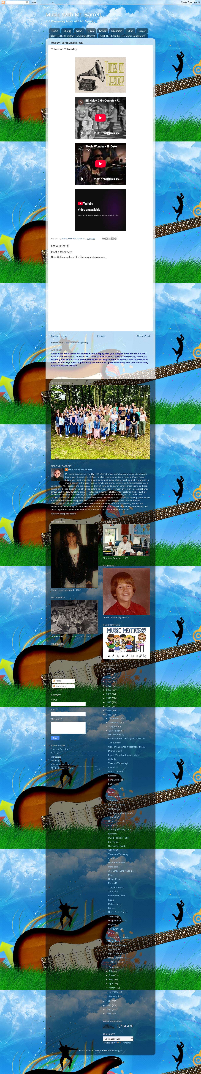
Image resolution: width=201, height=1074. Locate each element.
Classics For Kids (59, 749)
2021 (109, 690)
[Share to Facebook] (112, 238)
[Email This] (103, 238)
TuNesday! (113, 817)
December (114, 718)
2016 (109, 711)
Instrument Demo (116, 896)
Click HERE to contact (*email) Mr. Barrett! (73, 36)
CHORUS (113, 767)
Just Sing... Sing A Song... (121, 871)
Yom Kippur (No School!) (120, 813)
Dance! (111, 792)
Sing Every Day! (116, 929)
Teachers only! (115, 962)
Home (55, 31)
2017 (109, 706)
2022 (109, 686)
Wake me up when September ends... (127, 747)
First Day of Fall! (116, 804)
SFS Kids (55, 753)
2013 (109, 1005)
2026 (109, 669)
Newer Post (59, 336)
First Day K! (114, 949)
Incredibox (56, 757)
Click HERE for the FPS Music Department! (122, 36)
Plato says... (114, 867)
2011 (109, 1013)
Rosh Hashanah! (116, 862)
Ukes (130, 31)
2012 (109, 1009)
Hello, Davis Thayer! (118, 912)
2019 (109, 698)
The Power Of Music (118, 937)
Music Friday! (115, 796)
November (114, 722)
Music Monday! (115, 771)
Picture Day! (114, 904)
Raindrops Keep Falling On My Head (126, 738)
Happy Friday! (115, 879)
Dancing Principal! (117, 945)
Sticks (111, 900)
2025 (109, 673)
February (114, 992)
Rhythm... (113, 924)
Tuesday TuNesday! (118, 763)
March (112, 988)
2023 (109, 682)
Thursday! (113, 800)
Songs (102, 31)
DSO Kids (56, 760)
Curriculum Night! (116, 846)
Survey (142, 31)
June (111, 975)
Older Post (143, 336)
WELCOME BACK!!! (118, 954)
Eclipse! (112, 776)
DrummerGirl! (115, 751)
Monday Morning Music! (120, 829)
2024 (109, 677)
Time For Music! (116, 887)
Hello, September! (117, 958)
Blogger (118, 1050)
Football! (112, 883)
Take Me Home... (116, 788)
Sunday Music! (115, 780)
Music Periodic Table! (118, 838)
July (111, 971)
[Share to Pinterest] (115, 238)
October (113, 727)
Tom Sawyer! (114, 743)
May (111, 979)
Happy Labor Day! (117, 920)
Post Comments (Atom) (76, 343)
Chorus (67, 31)
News (79, 31)
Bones (111, 908)
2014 (109, 1001)
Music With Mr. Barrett (73, 14)
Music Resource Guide (62, 768)
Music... (112, 875)
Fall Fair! (112, 784)
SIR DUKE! (113, 850)
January (113, 996)
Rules (91, 31)
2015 (109, 715)
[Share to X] (109, 238)
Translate (126, 1043)
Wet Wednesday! (116, 734)
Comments (60, 686)
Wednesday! (114, 809)
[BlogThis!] (106, 238)
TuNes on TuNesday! (118, 854)
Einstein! (112, 834)
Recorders (116, 31)
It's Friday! (113, 842)
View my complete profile (63, 514)
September (114, 731)
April (111, 984)
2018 (109, 702)
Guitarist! (112, 759)
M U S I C (113, 933)
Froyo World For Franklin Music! (124, 755)
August (112, 967)
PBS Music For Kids (61, 764)
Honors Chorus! (116, 821)
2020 (109, 694)
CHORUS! (113, 858)
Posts (58, 681)
